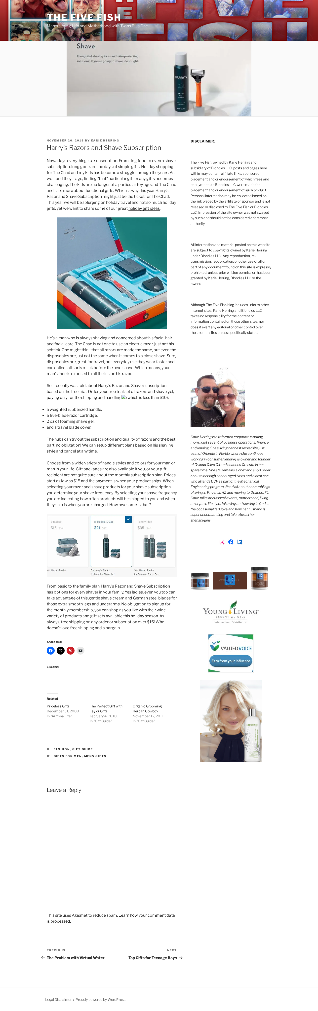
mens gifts (95, 756)
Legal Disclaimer (58, 999)
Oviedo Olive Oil (207, 464)
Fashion (62, 749)
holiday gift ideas (144, 208)
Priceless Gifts (58, 706)
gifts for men (68, 756)
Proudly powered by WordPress (100, 999)
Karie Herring (105, 140)
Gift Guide (82, 749)
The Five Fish (84, 17)
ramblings (262, 487)
